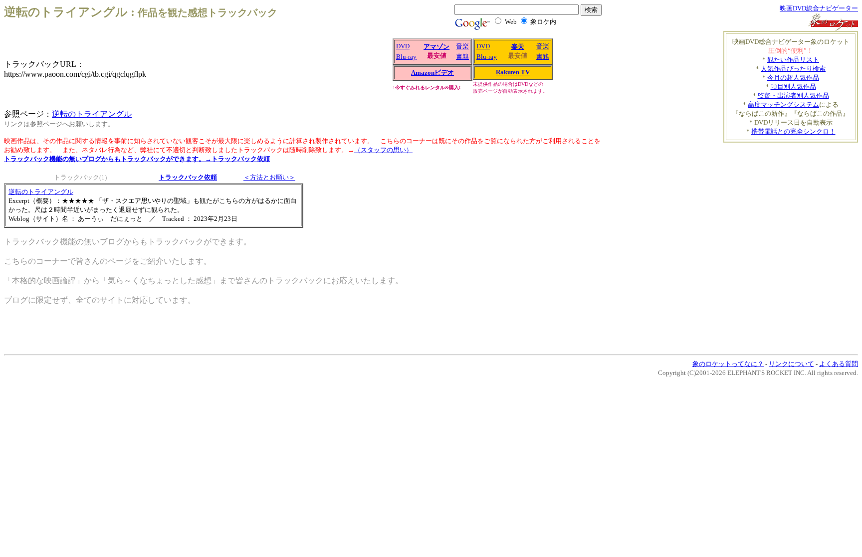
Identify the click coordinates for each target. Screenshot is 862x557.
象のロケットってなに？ (728, 364)
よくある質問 (838, 364)
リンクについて (791, 364)
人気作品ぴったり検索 (793, 68)
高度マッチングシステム (783, 104)
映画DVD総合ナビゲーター (819, 8)
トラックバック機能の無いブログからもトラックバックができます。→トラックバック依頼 (137, 159)
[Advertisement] (493, 235)
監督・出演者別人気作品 (793, 95)
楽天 (517, 46)
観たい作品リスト (793, 59)
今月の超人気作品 (793, 77)
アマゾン (436, 46)
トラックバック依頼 (188, 177)
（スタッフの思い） (383, 150)
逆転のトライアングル (92, 114)
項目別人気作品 (793, 86)
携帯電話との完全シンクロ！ (793, 131)
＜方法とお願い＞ (269, 177)
